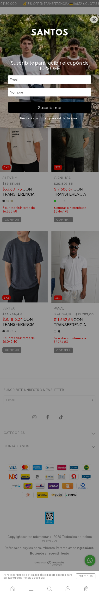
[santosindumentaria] (13, 588)
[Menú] (31, 588)
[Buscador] (49, 588)
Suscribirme (49, 107)
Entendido (86, 576)
